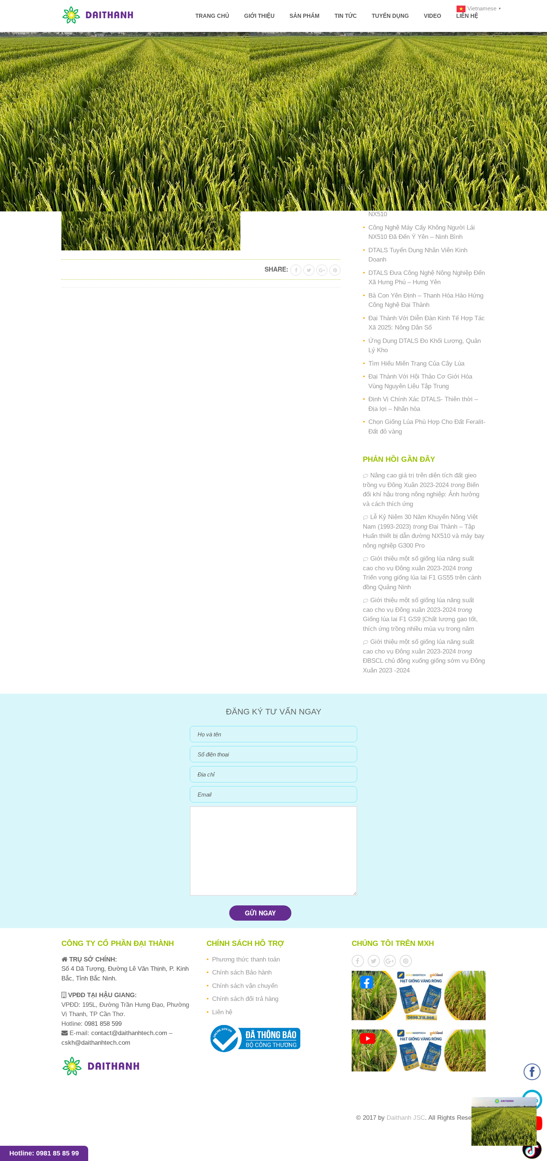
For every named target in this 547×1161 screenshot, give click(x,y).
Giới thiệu (259, 16)
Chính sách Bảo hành (242, 972)
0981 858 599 (102, 1023)
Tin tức (346, 16)
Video (432, 16)
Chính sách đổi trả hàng (245, 998)
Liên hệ (467, 16)
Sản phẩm (305, 16)
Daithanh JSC (406, 1117)
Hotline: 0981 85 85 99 (44, 1153)
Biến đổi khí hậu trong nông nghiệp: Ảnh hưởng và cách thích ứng (421, 494)
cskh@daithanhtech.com (95, 1042)
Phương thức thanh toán (246, 959)
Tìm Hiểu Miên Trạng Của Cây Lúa (416, 363)
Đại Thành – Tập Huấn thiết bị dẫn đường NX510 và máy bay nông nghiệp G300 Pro (423, 536)
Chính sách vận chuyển (245, 985)
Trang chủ (212, 16)
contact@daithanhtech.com (130, 1033)
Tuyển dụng (390, 16)
